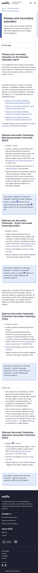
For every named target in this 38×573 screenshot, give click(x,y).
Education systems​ (13, 8)
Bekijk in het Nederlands (12, 571)
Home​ (3, 8)
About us (4, 532)
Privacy (4, 558)
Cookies (4, 553)
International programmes (9, 517)
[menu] (35, 3)
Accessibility (5, 551)
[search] (30, 3)
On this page (6, 45)
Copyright (4, 556)
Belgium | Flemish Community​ (10, 10)
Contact (4, 535)
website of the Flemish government (20, 160)
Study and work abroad (8, 520)
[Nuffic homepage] (6, 3)
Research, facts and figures (10, 523)
